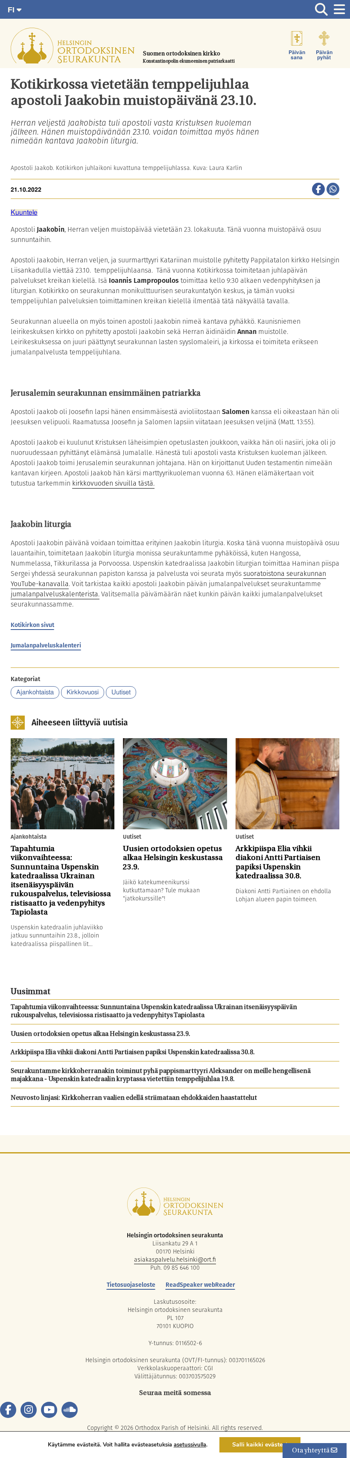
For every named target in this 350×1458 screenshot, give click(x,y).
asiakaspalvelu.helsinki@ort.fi (175, 1259)
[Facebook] (8, 1410)
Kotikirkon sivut (32, 625)
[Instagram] (28, 1410)
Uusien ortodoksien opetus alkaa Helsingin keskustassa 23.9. (100, 1034)
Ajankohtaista (35, 692)
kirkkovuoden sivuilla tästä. (113, 483)
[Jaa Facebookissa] (318, 190)
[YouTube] (49, 1410)
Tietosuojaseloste (131, 1284)
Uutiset (121, 692)
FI (12, 10)
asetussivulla (190, 1445)
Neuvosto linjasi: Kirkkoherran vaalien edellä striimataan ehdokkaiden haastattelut (134, 1098)
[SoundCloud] (69, 1410)
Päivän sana (297, 55)
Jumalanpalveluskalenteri (46, 645)
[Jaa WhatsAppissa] (333, 190)
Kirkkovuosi (83, 692)
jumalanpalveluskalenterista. (55, 594)
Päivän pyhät (324, 55)
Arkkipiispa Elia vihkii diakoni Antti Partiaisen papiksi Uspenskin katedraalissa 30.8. (133, 1053)
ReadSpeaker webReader (200, 1284)
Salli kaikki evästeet (260, 1445)
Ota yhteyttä (311, 1451)
